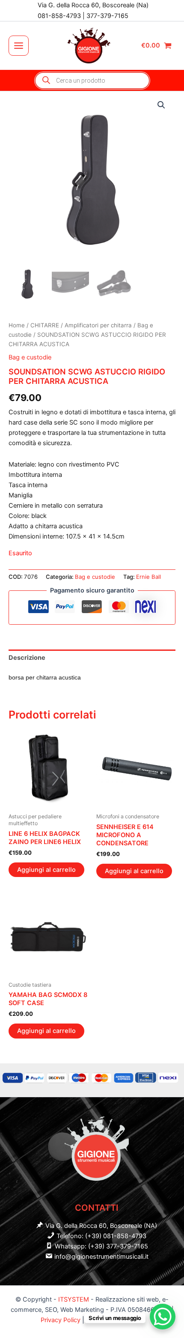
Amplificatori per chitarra (98, 325)
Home (17, 325)
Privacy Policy (61, 1320)
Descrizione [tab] (27, 658)
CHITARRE (44, 325)
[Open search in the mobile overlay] (92, 80)
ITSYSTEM (73, 1299)
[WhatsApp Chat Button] (162, 1316)
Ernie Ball (148, 576)
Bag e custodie (30, 357)
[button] (161, 105)
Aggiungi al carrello (46, 870)
